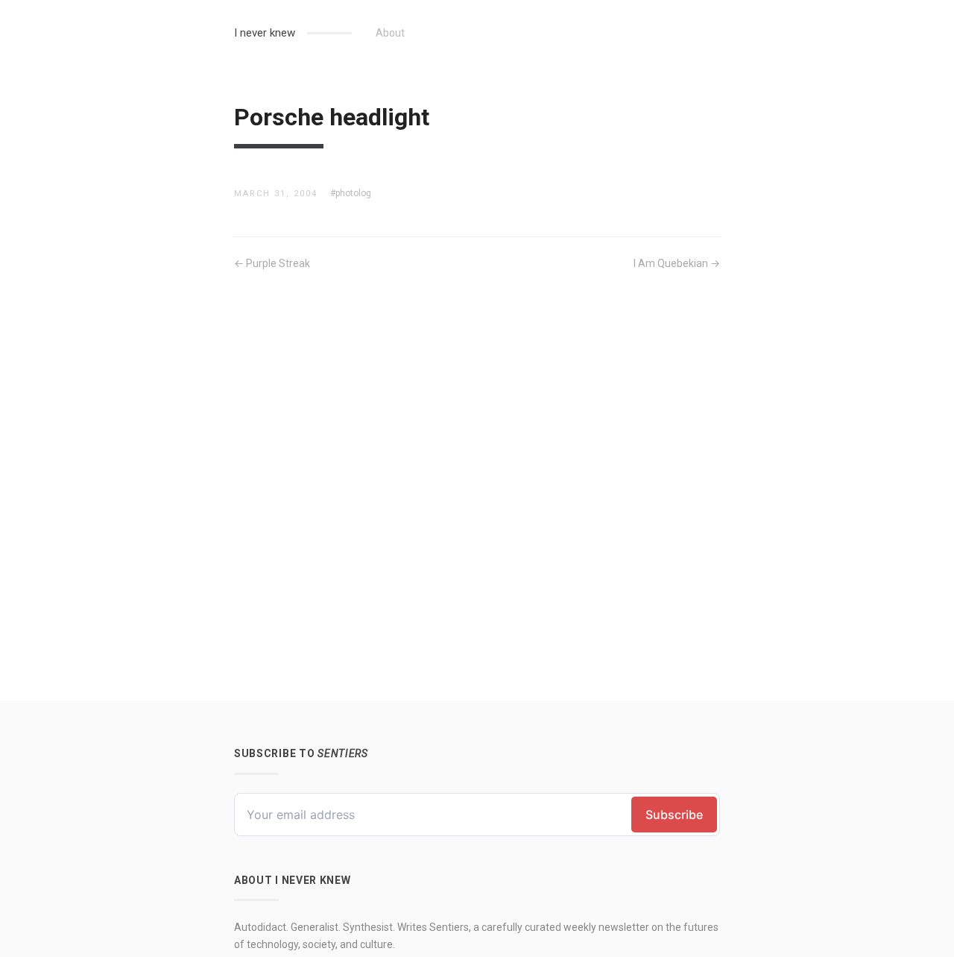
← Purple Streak (272, 263)
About (390, 33)
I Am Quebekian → (677, 263)
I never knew (264, 33)
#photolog (350, 193)
